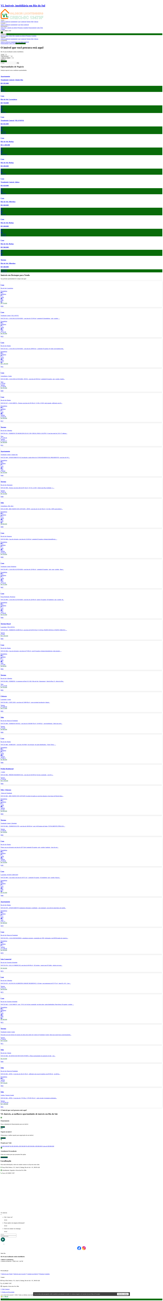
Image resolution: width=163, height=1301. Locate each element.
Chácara (36, 21)
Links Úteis (40, 27)
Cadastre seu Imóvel (12, 27)
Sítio (32, 21)
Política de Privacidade (95, 1294)
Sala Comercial (25, 24)
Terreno (28, 21)
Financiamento (32, 27)
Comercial (23, 21)
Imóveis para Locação (19, 1274)
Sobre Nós (3, 27)
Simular (3, 1127)
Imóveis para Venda (6, 1274)
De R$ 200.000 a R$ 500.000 (18, 1146)
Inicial (2, 36)
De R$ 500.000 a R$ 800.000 (34, 1146)
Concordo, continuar (123, 1294)
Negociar (3, 1138)
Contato (3, 29)
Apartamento (13, 21)
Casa (19, 21)
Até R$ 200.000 (5, 1146)
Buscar (4, 61)
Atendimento (4, 1157)
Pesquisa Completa (23, 27)
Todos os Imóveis (5, 21)
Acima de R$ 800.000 (48, 1146)
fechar (3, 34)
